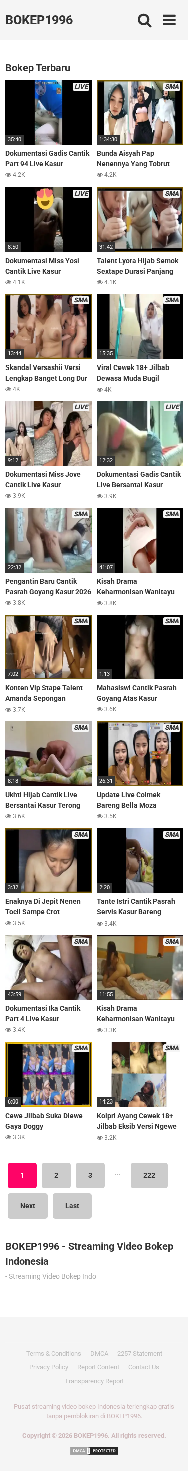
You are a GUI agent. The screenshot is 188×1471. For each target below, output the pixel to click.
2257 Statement (139, 1353)
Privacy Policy (48, 1367)
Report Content (98, 1367)
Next (27, 1206)
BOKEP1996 (39, 20)
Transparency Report (94, 1381)
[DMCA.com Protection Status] (94, 1450)
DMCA (99, 1353)
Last (72, 1206)
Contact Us (143, 1367)
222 (149, 1175)
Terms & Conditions (53, 1353)
